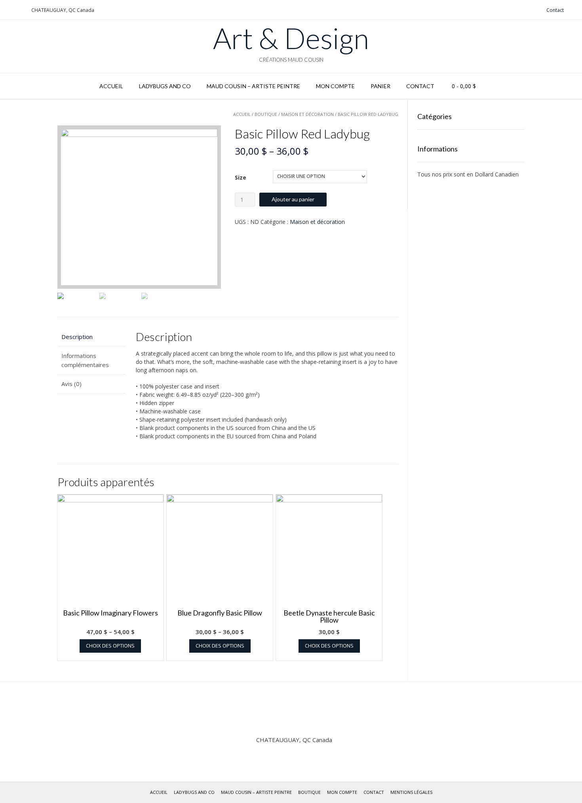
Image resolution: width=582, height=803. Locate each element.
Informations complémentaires (85, 360)
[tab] (91, 337)
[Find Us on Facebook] (17, 10)
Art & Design (291, 38)
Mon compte (335, 86)
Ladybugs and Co (165, 86)
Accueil (111, 86)
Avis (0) (71, 384)
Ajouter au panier (293, 199)
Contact (555, 10)
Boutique (266, 114)
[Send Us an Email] (8, 10)
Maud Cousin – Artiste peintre (253, 86)
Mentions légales (411, 792)
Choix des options (110, 645)
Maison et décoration (307, 114)
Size (240, 177)
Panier (380, 86)
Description (77, 337)
